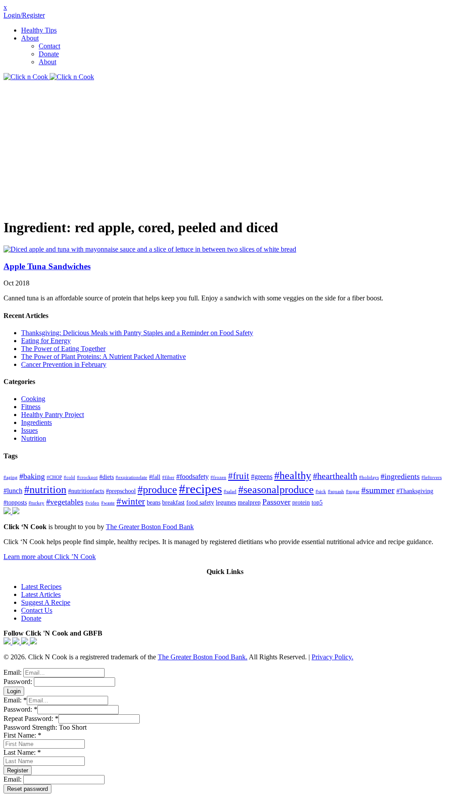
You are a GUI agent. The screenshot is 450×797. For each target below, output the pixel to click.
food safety (200, 502)
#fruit (238, 476)
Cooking (33, 398)
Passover (276, 501)
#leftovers (431, 477)
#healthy (292, 475)
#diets (106, 477)
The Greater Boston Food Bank (150, 526)
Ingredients (36, 422)
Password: (19, 681)
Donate (49, 54)
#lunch (13, 491)
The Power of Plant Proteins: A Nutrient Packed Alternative (103, 356)
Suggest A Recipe (45, 602)
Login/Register (24, 15)
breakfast (173, 502)
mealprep (249, 502)
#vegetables (64, 501)
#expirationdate (131, 477)
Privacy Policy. (332, 657)
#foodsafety (192, 477)
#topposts (15, 502)
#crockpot (87, 477)
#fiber (168, 477)
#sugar (352, 491)
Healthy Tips (39, 30)
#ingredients (400, 476)
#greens (261, 477)
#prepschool (121, 491)
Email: (13, 672)
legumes (226, 502)
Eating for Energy (46, 340)
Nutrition (33, 438)
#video (92, 503)
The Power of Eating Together (63, 348)
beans (153, 502)
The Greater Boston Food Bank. (202, 657)
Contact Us (36, 610)
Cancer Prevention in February (63, 364)
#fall (154, 477)
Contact (49, 46)
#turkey (36, 503)
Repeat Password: (31, 718)
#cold (69, 477)
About (30, 38)
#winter (130, 501)
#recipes (200, 489)
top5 (317, 502)
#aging (11, 477)
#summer (378, 490)
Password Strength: (31, 727)
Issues (29, 430)
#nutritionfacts (86, 491)
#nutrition (45, 489)
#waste (108, 503)
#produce (157, 489)
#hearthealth (335, 476)
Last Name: (22, 752)
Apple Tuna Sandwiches (47, 266)
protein (301, 502)
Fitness (30, 406)
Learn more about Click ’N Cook (50, 556)
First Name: (22, 735)
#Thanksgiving (414, 491)
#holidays (369, 477)
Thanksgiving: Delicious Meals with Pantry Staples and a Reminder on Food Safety (137, 332)
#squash (336, 491)
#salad (230, 491)
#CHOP (54, 477)
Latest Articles (41, 594)
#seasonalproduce (276, 489)
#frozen (218, 477)
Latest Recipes (41, 586)
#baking (32, 476)
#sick (321, 491)
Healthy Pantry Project (52, 414)
